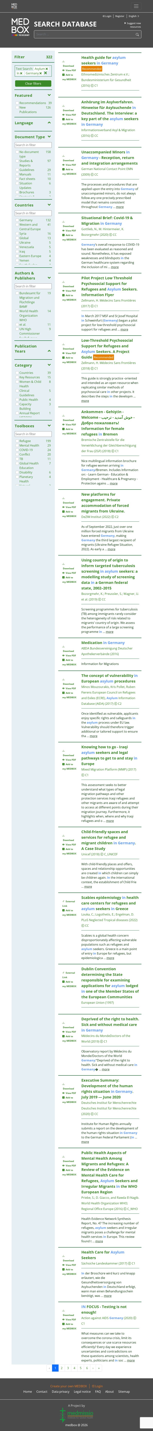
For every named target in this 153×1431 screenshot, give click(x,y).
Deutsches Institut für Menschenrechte (108, 1103)
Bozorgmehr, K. (92, 594)
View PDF (70, 70)
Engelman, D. (125, 914)
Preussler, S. (113, 594)
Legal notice (82, 1392)
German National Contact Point (103, 169)
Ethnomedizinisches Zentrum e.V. (105, 74)
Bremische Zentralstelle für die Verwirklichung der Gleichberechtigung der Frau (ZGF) (108, 445)
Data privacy (60, 1392)
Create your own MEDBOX (68, 1386)
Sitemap (124, 1392)
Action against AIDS (102, 1318)
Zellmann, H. (90, 300)
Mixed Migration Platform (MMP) (104, 769)
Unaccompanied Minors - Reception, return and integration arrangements (109, 157)
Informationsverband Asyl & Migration (108, 130)
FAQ (98, 1392)
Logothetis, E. (104, 914)
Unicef (85, 854)
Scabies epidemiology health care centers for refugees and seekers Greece (110, 903)
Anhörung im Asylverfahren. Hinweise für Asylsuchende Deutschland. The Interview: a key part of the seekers (109, 113)
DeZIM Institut (91, 517)
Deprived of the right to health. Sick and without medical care (110, 1024)
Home (27, 1392)
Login (108, 16)
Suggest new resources (133, 25)
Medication (103, 642)
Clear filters (33, 83)
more (120, 207)
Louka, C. (87, 914)
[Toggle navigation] (136, 6)
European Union (92, 1003)
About (109, 1392)
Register (119, 16)
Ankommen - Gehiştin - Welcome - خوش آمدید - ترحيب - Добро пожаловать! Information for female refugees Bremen (108, 423)
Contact (41, 1392)
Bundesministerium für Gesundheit (106, 80)
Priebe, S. (87, 1198)
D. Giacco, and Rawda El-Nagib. (117, 1198)
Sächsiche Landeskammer (99, 1263)
